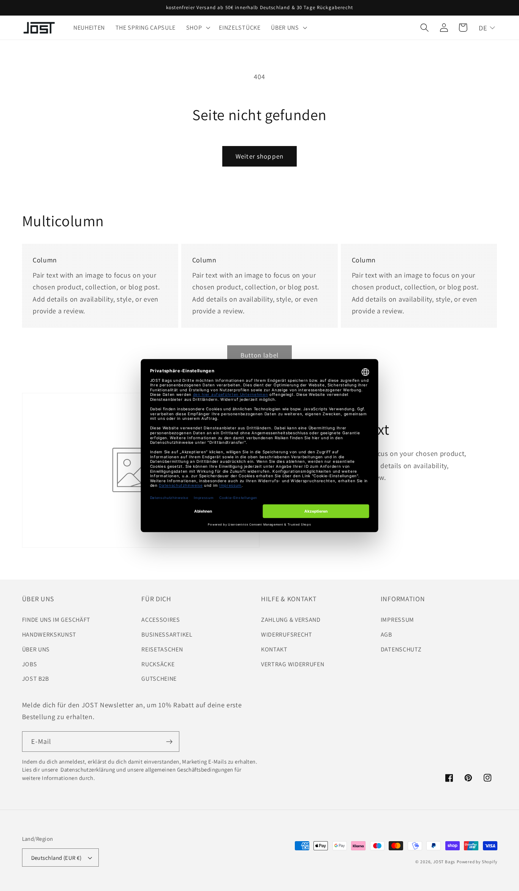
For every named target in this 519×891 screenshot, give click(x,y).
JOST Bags (444, 861)
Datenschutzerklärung (87, 769)
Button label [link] (260, 355)
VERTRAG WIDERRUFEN (292, 664)
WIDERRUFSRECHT (286, 634)
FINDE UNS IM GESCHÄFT (56, 620)
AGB (386, 634)
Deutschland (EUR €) (56, 857)
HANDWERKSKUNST (49, 634)
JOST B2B (35, 679)
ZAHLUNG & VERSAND (291, 620)
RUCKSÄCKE (157, 664)
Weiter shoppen (259, 156)
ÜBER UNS (36, 649)
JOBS (29, 664)
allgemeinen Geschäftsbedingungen (189, 769)
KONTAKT (274, 649)
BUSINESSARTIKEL (166, 634)
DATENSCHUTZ (401, 649)
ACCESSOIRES (160, 620)
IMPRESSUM (397, 620)
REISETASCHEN (162, 649)
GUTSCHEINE (159, 679)
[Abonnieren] (169, 741)
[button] (197, 28)
